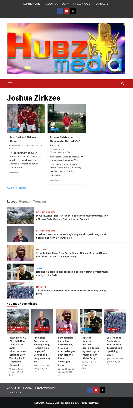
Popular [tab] (25, 201)
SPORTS (14, 129)
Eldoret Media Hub (18, 145)
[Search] (123, 83)
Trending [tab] (39, 201)
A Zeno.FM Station (16, 188)
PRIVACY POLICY (82, 3)
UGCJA (65, 3)
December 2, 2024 (35, 145)
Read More (14, 172)
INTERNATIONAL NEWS (45, 212)
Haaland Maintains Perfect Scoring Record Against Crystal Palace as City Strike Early (90, 348)
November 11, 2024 (59, 152)
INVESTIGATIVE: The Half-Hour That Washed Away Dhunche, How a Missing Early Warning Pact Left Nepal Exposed (17, 351)
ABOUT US (52, 3)
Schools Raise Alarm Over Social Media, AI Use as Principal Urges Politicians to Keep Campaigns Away (66, 351)
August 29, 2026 (17, 372)
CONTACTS (102, 3)
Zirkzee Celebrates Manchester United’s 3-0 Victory (65, 141)
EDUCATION (41, 250)
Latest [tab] (12, 201)
